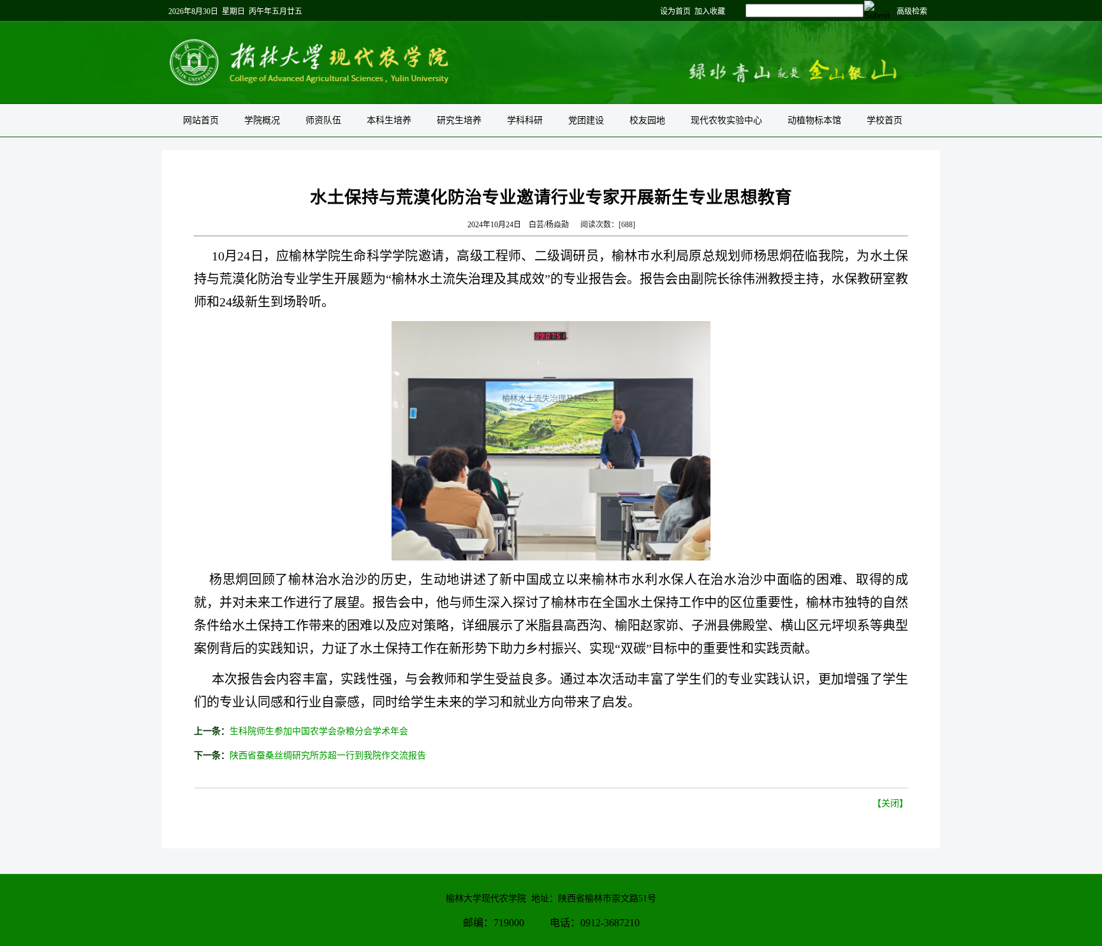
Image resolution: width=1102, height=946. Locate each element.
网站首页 (201, 120)
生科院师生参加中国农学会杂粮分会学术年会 (319, 731)
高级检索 (912, 11)
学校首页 (884, 120)
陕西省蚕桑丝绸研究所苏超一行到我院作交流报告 (328, 755)
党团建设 (586, 120)
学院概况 (262, 120)
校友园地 (647, 120)
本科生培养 (389, 120)
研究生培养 (459, 120)
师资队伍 (323, 120)
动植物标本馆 (814, 120)
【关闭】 (890, 803)
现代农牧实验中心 (726, 120)
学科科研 (525, 120)
